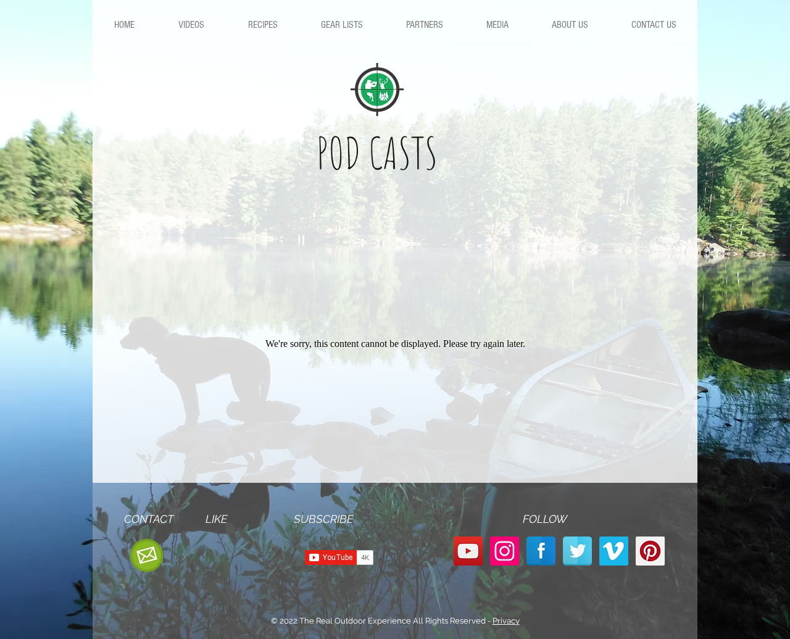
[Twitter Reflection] (577, 551)
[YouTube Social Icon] (468, 551)
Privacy (506, 620)
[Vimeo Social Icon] (613, 551)
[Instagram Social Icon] (504, 551)
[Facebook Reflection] (540, 551)
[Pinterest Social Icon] (650, 551)
